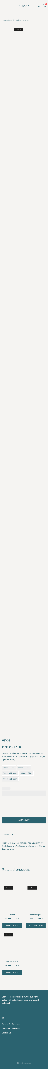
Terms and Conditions (11, 1028)
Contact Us (6, 1033)
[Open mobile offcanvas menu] (3, 5)
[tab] (24, 835)
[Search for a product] (39, 5)
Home (4, 20)
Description (8, 834)
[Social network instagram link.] (3, 1017)
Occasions (12, 20)
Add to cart (24, 820)
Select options (12, 925)
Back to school (24, 20)
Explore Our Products (10, 1024)
